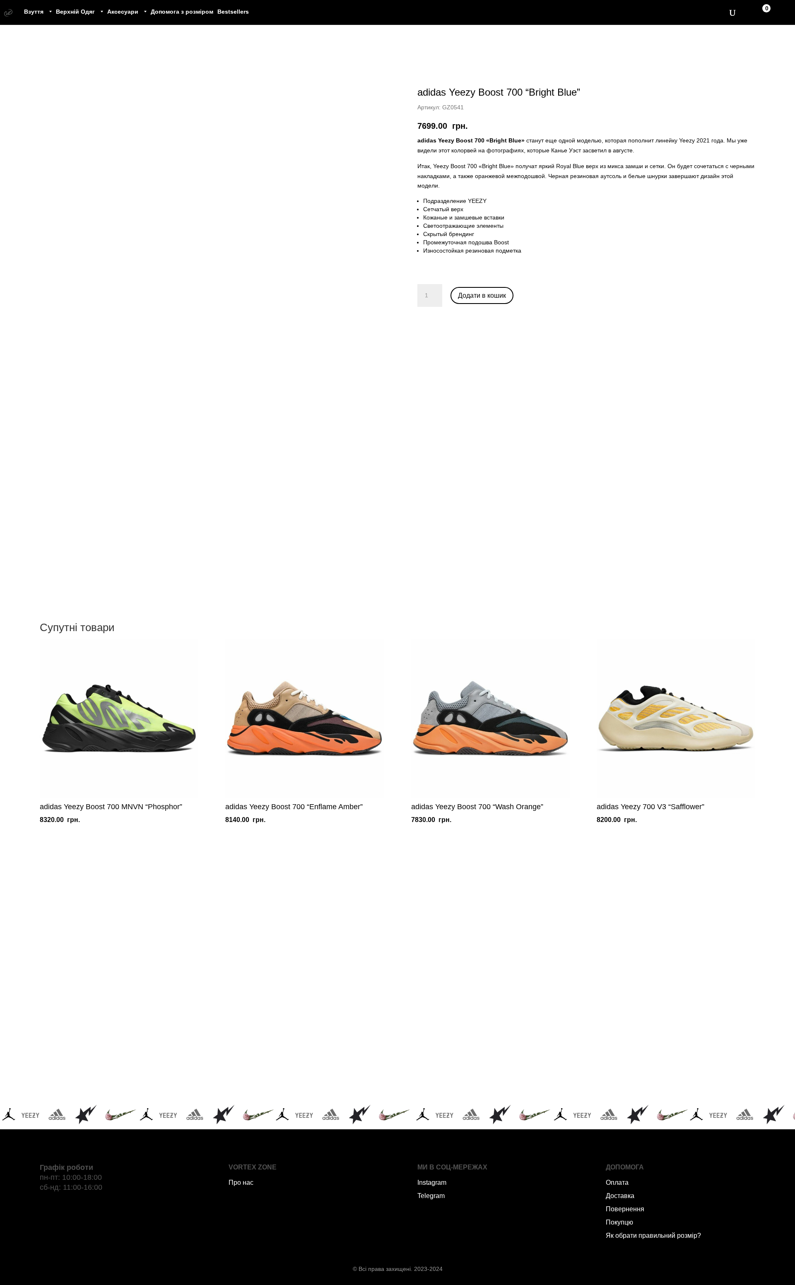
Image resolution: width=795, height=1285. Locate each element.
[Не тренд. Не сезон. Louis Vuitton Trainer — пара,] (638, 965)
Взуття (33, 11)
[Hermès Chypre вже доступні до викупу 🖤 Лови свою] (478, 1057)
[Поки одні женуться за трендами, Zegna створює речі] (478, 965)
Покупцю (619, 1222)
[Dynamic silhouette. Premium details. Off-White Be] (638, 1057)
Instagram (431, 1182)
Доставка (620, 1195)
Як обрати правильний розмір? (653, 1235)
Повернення (625, 1209)
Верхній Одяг (75, 11)
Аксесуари (122, 11)
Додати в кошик (482, 295)
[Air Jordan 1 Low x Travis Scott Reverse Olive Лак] (318, 965)
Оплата (617, 1182)
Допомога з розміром (182, 11)
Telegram (431, 1195)
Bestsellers (233, 11)
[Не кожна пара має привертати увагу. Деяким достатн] (158, 1057)
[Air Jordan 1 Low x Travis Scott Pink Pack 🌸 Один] (318, 1057)
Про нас (241, 1182)
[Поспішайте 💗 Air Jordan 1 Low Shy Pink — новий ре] (158, 965)
